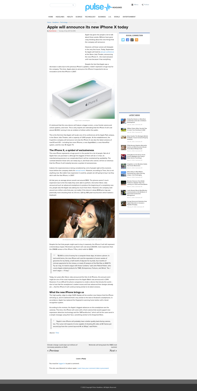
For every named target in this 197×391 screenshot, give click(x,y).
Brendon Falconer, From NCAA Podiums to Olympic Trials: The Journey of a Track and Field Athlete (137, 182)
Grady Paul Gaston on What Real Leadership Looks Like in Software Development (136, 120)
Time (57, 333)
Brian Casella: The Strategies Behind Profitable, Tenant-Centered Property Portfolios (137, 137)
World (117, 17)
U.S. (109, 17)
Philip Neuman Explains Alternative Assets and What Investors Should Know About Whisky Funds (137, 147)
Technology (90, 17)
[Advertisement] (66, 48)
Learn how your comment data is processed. (93, 368)
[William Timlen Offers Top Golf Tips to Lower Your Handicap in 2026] (123, 129)
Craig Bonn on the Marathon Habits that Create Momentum (137, 165)
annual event (80, 170)
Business (102, 17)
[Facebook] (127, 39)
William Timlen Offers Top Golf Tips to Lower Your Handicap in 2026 (137, 129)
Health (70, 17)
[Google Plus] (132, 39)
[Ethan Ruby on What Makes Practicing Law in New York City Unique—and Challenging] (123, 174)
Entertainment (129, 17)
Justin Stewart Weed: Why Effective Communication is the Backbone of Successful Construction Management (137, 193)
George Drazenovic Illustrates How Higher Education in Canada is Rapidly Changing (137, 203)
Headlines (60, 17)
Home (50, 17)
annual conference (107, 52)
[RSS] (136, 39)
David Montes (53, 31)
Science (79, 17)
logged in (61, 364)
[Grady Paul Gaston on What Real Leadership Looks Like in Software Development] (123, 121)
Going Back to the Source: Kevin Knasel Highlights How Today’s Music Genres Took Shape (136, 156)
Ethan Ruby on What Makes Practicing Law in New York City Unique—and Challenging (136, 173)
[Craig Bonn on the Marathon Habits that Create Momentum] (123, 166)
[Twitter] (123, 39)
